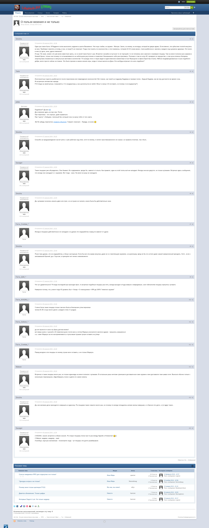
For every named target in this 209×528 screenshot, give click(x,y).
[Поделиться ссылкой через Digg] (17, 506)
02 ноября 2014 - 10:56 (171, 480)
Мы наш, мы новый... (114, 487)
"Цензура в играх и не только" (29, 481)
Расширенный (194, 7)
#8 (191, 246)
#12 (190, 344)
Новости (109, 493)
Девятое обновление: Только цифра (32, 493)
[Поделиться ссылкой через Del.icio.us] (21, 506)
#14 (190, 397)
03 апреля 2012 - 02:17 (171, 498)
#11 (190, 322)
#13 (190, 367)
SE (50, 110)
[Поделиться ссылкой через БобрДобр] (30, 506)
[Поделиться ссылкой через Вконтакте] (24, 506)
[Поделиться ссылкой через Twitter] (14, 506)
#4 (191, 132)
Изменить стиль (21, 521)
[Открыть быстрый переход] (193, 13)
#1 (191, 39)
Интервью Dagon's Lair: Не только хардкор (34, 499)
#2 (191, 71)
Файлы (64, 13)
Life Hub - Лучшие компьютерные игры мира (26, 517)
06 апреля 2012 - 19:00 (171, 492)
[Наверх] (104, 521)
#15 (190, 428)
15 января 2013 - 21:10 (171, 486)
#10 (190, 300)
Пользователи (29, 13)
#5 (191, 163)
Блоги (48, 13)
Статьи (40, 13)
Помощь (31, 521)
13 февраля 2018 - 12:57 (171, 474)
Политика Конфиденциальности (186, 517)
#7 (191, 224)
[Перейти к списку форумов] (33, 7)
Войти (183, 1)
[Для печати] (35, 506)
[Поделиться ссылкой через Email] (33, 506)
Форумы (18, 13)
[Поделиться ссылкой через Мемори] (27, 506)
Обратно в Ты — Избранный (186, 460)
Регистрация (190, 1)
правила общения (60, 122)
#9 (191, 277)
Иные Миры (111, 475)
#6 (191, 193)
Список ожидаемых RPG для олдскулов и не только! (37, 474)
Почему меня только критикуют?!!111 (32, 487)
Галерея (56, 13)
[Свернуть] (192, 466)
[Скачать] (38, 506)
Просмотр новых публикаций (180, 13)
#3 (191, 102)
